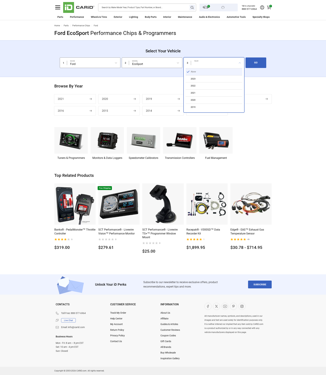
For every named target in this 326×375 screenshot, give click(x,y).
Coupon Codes (168, 335)
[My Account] (262, 7)
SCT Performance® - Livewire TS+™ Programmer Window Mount (160, 233)
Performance (77, 17)
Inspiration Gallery (170, 358)
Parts (60, 17)
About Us (165, 312)
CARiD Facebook (208, 306)
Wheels (95, 17)
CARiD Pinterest (233, 306)
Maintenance (185, 17)
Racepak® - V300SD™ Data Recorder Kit (203, 231)
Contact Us (116, 341)
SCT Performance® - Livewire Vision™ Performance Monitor (116, 231)
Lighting (133, 17)
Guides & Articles (169, 324)
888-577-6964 (249, 9)
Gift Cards (165, 341)
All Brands (165, 347)
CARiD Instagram (242, 306)
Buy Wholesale (168, 352)
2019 (149, 99)
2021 (61, 99)
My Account (116, 324)
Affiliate (164, 318)
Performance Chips (81, 25)
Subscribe (259, 284)
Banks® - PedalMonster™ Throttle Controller (74, 231)
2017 (237, 99)
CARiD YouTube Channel (225, 306)
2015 (105, 110)
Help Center (116, 318)
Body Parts (151, 17)
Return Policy (117, 330)
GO (256, 62)
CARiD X (216, 306)
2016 (61, 110)
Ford (96, 25)
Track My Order (118, 312)
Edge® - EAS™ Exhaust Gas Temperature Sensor (247, 231)
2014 (149, 110)
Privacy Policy (117, 335)
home (57, 25)
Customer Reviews (170, 330)
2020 (105, 99)
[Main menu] (58, 7)
